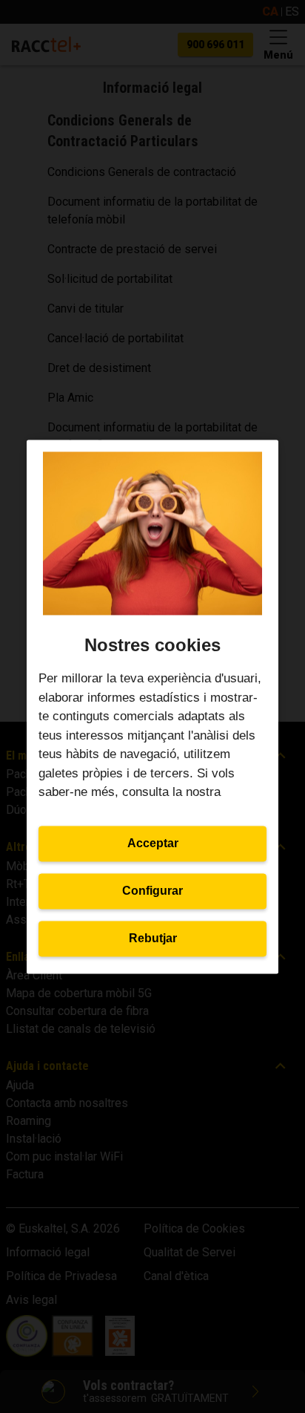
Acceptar (152, 843)
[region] (152, 706)
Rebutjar (153, 938)
